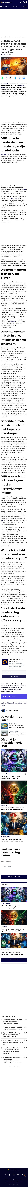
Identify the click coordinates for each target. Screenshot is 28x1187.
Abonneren (14, 676)
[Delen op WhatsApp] (2, 77)
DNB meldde (5, 154)
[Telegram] (15, 77)
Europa (3, 54)
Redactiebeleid (10, 1182)
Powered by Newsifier (14, 1184)
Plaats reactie (14, 876)
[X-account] (5, 1175)
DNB (24, 189)
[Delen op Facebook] (6, 77)
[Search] (21, 2)
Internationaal (5, 836)
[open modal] (26, 2)
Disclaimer (20, 1182)
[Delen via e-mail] (24, 77)
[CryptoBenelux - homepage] (6, 2)
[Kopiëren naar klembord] (19, 77)
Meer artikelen (14, 960)
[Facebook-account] (10, 1175)
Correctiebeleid (19, 1179)
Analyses (4, 805)
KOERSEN (16, 7)
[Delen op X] (10, 77)
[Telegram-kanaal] (23, 1175)
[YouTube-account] (18, 1175)
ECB (2, 520)
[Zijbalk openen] (1, 7)
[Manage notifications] (24, 1175)
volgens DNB (13, 198)
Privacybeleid (8, 1179)
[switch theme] (24, 2)
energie (13, 321)
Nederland (4, 84)
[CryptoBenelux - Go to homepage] (14, 1170)
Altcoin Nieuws (6, 774)
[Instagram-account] (14, 1175)
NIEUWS (6, 7)
